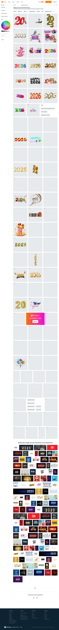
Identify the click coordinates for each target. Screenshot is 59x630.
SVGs (16, 11)
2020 (42, 105)
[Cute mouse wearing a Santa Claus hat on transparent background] (35, 390)
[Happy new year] (35, 305)
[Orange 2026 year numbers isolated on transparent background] (35, 96)
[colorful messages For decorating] (35, 333)
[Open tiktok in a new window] (18, 627)
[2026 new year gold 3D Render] (50, 96)
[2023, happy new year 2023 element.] (50, 230)
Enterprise (10, 616)
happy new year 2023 (31, 406)
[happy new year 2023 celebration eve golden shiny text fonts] (50, 66)
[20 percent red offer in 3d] (20, 21)
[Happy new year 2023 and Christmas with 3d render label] (20, 184)
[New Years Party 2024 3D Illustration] (35, 36)
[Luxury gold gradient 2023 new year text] (20, 419)
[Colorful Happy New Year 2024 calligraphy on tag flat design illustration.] (20, 260)
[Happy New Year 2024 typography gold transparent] (50, 419)
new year (38, 11)
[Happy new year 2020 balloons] (20, 363)
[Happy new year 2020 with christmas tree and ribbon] (41, 433)
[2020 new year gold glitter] (26, 377)
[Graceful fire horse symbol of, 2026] (20, 124)
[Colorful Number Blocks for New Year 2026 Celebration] (50, 51)
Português (45, 615)
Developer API (11, 619)
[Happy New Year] (50, 36)
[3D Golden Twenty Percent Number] (50, 333)
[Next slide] (56, 11)
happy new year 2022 (31, 399)
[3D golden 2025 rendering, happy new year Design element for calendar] (35, 260)
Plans (39, 1)
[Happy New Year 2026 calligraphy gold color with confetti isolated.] (35, 275)
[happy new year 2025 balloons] (19, 319)
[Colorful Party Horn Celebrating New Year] (35, 199)
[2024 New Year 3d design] (19, 433)
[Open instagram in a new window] (14, 627)
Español (45, 614)
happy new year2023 (31, 403)
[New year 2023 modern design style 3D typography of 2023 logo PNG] (35, 214)
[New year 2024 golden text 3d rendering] (50, 245)
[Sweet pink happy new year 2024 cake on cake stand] (20, 333)
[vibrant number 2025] (50, 169)
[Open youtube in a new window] (21, 627)
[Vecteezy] (2, 2)
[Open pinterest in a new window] (17, 627)
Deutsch (45, 616)
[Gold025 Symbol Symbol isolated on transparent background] (39, 377)
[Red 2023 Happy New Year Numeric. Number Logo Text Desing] (35, 348)
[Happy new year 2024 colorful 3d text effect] (20, 199)
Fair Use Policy (52, 627)
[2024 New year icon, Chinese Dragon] (50, 290)
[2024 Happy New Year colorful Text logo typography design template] (35, 419)
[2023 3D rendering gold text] (50, 305)
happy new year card (48, 11)
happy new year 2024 (31, 409)
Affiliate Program (23, 615)
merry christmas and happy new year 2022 (47, 108)
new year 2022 (38, 406)
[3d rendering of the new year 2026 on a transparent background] (20, 96)
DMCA (21, 614)
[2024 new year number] (50, 154)
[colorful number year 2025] (20, 290)
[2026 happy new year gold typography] (35, 66)
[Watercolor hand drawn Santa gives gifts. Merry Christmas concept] (20, 390)
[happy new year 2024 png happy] (35, 139)
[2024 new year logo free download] (51, 404)
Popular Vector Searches (24, 616)
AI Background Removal (12, 621)
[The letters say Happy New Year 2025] (52, 377)
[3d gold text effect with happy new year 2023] (50, 214)
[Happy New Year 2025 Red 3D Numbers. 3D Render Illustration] (35, 154)
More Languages (46, 619)
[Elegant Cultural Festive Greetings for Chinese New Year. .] (51, 319)
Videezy (10, 615)
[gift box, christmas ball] (50, 81)
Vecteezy (10, 614)
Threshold (3, 35)
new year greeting (44, 111)
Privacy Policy (48, 627)
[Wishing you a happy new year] (35, 363)
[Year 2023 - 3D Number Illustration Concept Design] (50, 21)
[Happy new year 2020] (50, 348)
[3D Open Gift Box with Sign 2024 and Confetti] (20, 51)
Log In (55, 1)
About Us (33, 615)
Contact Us (33, 614)
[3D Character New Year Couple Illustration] (35, 51)
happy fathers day (32, 11)
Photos (26, 11)
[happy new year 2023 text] (20, 245)
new (42, 11)
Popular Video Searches (24, 619)
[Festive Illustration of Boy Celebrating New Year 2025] (50, 199)
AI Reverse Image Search (12, 620)
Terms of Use (43, 627)
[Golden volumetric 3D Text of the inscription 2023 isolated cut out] (20, 154)
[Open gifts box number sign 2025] (20, 230)
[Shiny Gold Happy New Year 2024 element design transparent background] (32, 433)
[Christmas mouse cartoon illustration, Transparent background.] (50, 390)
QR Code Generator (12, 623)
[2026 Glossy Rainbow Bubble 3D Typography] (20, 66)
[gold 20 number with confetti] (20, 305)
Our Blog (33, 616)
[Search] (53, 5)
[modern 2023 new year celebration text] (33, 110)
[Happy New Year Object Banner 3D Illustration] (35, 290)
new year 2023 (38, 409)
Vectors (21, 11)
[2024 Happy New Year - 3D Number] (35, 245)
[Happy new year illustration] (35, 230)
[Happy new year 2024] (35, 169)
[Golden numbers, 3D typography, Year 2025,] (20, 169)
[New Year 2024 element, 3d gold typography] (35, 184)
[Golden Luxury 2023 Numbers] (20, 36)
